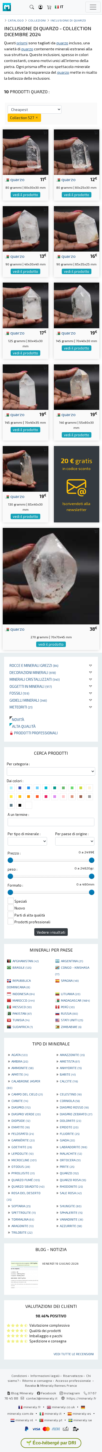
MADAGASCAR (75, 1000)
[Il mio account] (40, 7)
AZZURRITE (71, 1226)
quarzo (16, 179)
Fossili (19, 693)
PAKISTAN (22, 1013)
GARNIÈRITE (23, 1140)
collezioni (37, 20)
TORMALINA (22, 1219)
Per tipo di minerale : (24, 834)
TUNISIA (21, 1020)
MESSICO (22, 1007)
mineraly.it (53, 1413)
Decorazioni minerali (33, 672)
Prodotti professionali (35, 732)
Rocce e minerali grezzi (34, 665)
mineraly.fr (32, 1407)
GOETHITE (21, 1147)
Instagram (71, 1393)
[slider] (10, 860)
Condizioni (19, 1375)
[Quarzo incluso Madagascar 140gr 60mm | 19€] (77, 386)
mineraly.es (82, 1413)
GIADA (67, 1140)
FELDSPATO (22, 1133)
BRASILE (22, 967)
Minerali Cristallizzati (35, 679)
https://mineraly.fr (81, 1398)
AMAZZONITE (72, 1055)
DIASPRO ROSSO (74, 1107)
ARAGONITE (22, 1226)
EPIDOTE (69, 1127)
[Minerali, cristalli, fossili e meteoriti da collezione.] (7, 7)
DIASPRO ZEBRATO (76, 1114)
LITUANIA (70, 994)
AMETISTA (70, 1061)
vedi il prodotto (25, 195)
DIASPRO (20, 1107)
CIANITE (19, 1101)
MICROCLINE (23, 1160)
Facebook (48, 1393)
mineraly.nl (24, 1420)
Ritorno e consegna (37, 1380)
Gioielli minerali (28, 700)
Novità (17, 719)
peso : (12, 869)
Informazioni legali (45, 1375)
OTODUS (20, 1166)
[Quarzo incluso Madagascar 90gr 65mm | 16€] (77, 228)
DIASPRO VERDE (26, 1114)
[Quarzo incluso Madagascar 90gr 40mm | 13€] (25, 228)
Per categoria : (18, 764)
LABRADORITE (73, 1147)
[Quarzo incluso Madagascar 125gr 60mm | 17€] (25, 304)
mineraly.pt (53, 1420)
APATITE (19, 1074)
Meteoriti (21, 707)
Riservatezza (73, 1375)
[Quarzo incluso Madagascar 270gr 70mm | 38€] (51, 575)
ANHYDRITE (71, 1068)
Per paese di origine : (72, 834)
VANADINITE (71, 1219)
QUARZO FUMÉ (25, 1180)
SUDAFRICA (23, 1027)
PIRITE (67, 1166)
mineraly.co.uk (63, 1407)
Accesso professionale (73, 1380)
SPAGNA (70, 980)
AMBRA (19, 1061)
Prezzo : (14, 853)
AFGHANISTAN (26, 961)
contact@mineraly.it (41, 1398)
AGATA (19, 1055)
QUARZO (69, 1173)
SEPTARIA (20, 1206)
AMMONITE (22, 1068)
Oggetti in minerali (31, 686)
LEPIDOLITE (22, 1153)
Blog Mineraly (21, 1393)
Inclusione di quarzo (68, 20)
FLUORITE (69, 1133)
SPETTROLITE (23, 1212)
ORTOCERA (70, 1160)
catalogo (16, 20)
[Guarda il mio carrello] (49, 7)
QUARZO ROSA (73, 1180)
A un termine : (18, 814)
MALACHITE (71, 1153)
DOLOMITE (70, 1120)
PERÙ (68, 1007)
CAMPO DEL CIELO (27, 1094)
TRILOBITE (21, 1232)
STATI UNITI (72, 1020)
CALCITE (69, 1081)
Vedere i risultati (51, 932)
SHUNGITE (70, 1206)
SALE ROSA (71, 1193)
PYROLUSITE (23, 1173)
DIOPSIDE (20, 1120)
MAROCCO (24, 1000)
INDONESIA (24, 994)
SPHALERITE (71, 1212)
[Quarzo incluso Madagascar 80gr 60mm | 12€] (77, 151)
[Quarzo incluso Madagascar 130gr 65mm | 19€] (25, 468)
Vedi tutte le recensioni (74, 1354)
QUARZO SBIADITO (27, 1186)
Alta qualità (23, 726)
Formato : (15, 885)
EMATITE (20, 1127)
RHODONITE (71, 1186)
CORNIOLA (70, 1101)
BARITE (68, 1074)
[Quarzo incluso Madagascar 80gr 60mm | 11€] (25, 151)
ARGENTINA (72, 961)
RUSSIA (69, 1013)
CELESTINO (71, 1094)
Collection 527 (22, 117)
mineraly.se (82, 1420)
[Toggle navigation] (93, 7)
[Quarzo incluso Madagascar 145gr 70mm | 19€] (77, 304)
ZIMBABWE (71, 1027)
